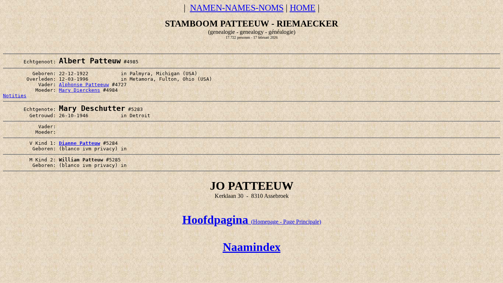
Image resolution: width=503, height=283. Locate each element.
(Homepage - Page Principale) (251, 222)
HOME (303, 8)
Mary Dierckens (79, 90)
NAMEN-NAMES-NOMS (237, 8)
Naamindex (252, 247)
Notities (15, 95)
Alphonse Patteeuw (84, 84)
